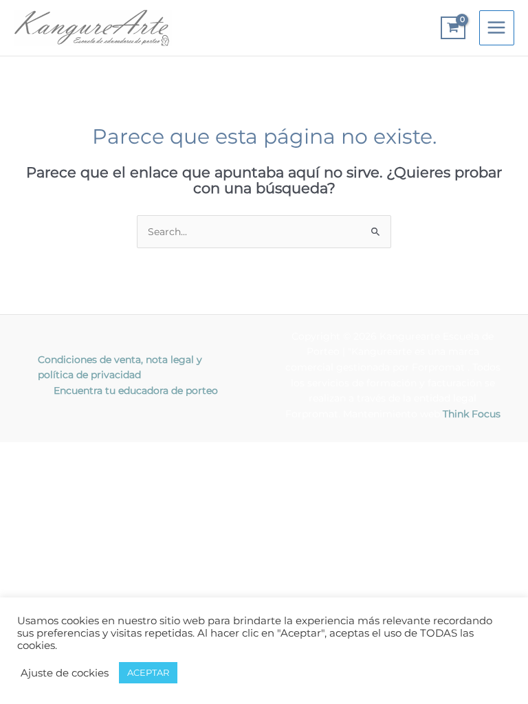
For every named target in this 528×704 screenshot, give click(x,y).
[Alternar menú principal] (496, 27)
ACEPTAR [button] (148, 672)
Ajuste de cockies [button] (65, 673)
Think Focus (471, 414)
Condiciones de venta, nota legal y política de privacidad (120, 367)
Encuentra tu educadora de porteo (136, 390)
